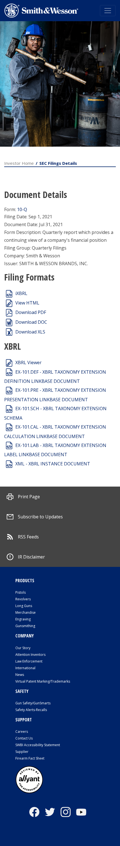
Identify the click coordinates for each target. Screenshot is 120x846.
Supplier (21, 751)
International (25, 668)
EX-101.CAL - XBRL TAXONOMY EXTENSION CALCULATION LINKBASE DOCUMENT (55, 431)
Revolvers (23, 599)
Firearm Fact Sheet (29, 758)
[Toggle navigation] (108, 10)
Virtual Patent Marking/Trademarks (42, 681)
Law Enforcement (28, 661)
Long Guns (23, 605)
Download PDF (30, 312)
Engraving (23, 619)
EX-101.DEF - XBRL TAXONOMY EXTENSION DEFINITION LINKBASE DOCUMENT (55, 377)
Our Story (22, 648)
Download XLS (30, 332)
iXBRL (21, 293)
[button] (23, 496)
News (19, 674)
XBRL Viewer (28, 362)
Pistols (20, 592)
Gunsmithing (25, 625)
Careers (21, 731)
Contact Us (24, 738)
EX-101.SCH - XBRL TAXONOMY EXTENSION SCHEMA (55, 413)
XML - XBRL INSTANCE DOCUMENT (52, 464)
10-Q (22, 209)
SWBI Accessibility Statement (37, 745)
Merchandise (25, 612)
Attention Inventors (30, 654)
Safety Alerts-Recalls (31, 709)
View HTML (27, 303)
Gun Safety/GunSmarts (33, 703)
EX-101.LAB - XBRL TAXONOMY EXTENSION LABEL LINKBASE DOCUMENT (55, 450)
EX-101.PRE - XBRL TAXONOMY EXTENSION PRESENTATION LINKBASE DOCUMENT (55, 395)
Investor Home (19, 163)
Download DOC (31, 322)
